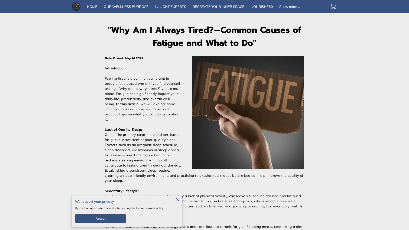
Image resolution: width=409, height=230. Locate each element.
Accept (101, 218)
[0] (333, 6)
